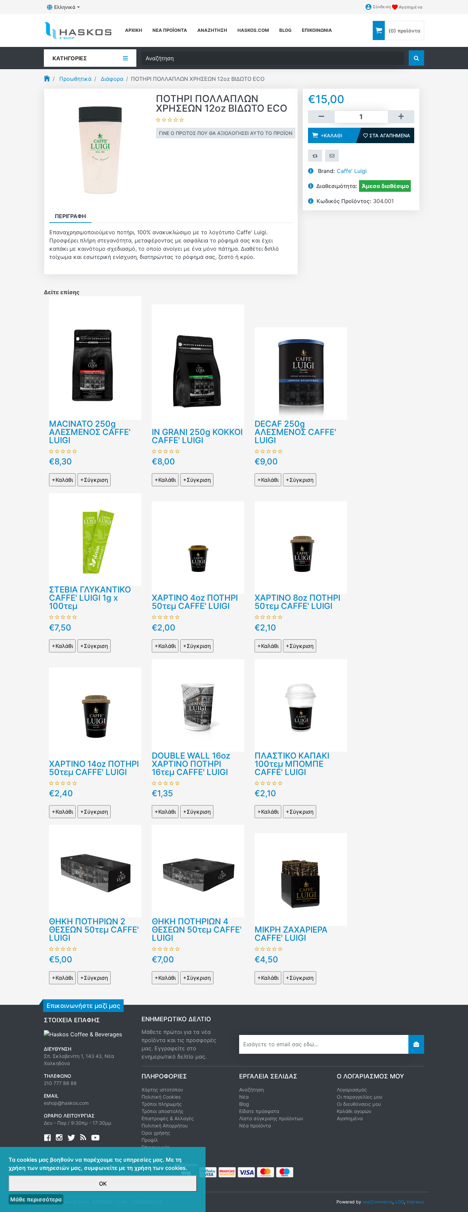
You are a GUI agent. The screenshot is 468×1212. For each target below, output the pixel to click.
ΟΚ (103, 1183)
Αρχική (133, 30)
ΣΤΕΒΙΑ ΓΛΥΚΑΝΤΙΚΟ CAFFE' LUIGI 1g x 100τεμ (90, 598)
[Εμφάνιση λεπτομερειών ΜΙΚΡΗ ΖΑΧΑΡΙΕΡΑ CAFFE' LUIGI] (301, 879)
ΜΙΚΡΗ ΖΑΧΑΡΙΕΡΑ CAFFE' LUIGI (291, 934)
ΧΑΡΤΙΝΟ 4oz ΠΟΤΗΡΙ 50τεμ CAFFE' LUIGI (195, 602)
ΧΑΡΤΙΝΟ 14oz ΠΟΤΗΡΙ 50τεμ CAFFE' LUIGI (94, 768)
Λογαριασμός (352, 1089)
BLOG (285, 30)
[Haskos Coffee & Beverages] (83, 1033)
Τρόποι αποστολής (162, 1111)
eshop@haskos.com (66, 1103)
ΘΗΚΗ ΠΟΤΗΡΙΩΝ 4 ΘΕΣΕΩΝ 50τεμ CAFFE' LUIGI (197, 929)
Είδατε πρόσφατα (259, 1111)
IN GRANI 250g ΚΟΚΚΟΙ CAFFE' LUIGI (197, 436)
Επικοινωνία (317, 30)
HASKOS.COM (253, 30)
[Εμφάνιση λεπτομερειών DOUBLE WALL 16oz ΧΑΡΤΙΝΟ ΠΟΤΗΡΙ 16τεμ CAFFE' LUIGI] (198, 704)
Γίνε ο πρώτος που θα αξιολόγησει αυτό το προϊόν (225, 133)
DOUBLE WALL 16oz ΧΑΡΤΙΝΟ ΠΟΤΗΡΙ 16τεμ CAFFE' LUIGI (191, 764)
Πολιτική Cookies (161, 1097)
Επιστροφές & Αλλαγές (167, 1118)
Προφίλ (149, 1140)
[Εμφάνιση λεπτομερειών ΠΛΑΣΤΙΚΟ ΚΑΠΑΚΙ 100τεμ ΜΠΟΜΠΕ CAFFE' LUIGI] (301, 704)
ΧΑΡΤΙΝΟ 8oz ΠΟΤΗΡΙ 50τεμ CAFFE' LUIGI (297, 602)
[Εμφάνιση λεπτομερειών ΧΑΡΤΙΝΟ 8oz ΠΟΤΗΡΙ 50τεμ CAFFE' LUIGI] (301, 547)
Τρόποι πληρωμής (161, 1104)
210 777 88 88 (60, 1083)
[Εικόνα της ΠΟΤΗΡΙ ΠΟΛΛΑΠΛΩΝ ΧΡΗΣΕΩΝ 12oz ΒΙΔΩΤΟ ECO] (100, 149)
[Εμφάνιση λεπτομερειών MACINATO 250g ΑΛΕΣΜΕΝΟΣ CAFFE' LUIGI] (95, 357)
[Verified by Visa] (208, 1171)
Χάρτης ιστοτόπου (162, 1089)
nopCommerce (377, 1201)
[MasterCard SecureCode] (227, 1171)
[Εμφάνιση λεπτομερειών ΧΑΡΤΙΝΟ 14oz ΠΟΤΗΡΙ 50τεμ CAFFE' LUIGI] (95, 713)
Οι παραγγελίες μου (359, 1097)
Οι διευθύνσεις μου (359, 1104)
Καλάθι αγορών (354, 1111)
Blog (244, 1104)
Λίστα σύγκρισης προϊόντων (271, 1118)
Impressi (415, 1201)
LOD (399, 1201)
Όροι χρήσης (155, 1133)
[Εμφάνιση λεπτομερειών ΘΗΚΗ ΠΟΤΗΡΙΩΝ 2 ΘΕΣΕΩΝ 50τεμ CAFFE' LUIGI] (95, 870)
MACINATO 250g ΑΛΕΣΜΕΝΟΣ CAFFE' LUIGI (90, 432)
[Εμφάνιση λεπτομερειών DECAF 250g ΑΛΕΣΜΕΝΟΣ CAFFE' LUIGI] (301, 373)
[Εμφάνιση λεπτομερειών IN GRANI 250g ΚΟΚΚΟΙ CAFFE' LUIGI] (198, 365)
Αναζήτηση (212, 30)
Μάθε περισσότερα (36, 1199)
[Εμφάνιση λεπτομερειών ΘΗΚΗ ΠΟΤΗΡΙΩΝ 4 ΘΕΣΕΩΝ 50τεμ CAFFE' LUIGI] (198, 870)
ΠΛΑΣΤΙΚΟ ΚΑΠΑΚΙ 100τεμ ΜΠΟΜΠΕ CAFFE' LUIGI (292, 764)
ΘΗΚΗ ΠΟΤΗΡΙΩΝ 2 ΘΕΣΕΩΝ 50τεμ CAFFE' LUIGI (94, 929)
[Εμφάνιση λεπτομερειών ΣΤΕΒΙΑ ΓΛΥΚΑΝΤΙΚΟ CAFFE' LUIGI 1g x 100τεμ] (95, 539)
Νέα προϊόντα (169, 30)
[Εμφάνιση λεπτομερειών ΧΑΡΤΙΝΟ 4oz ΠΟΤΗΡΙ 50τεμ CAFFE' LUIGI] (198, 547)
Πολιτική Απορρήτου (164, 1125)
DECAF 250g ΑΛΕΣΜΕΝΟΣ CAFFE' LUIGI (295, 432)
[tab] (70, 216)
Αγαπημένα (350, 1118)
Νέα (244, 1097)
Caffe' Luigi (352, 170)
